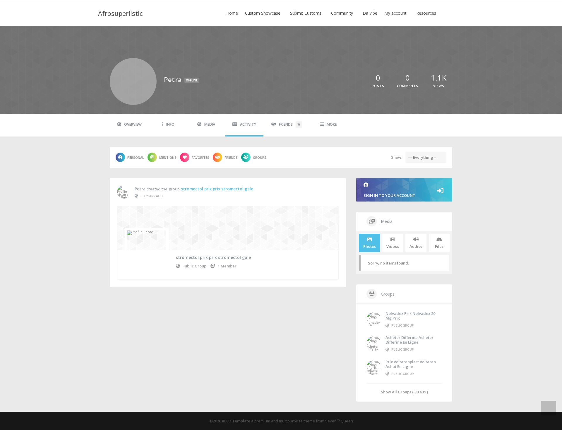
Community (342, 13)
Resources (426, 13)
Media (209, 124)
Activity (248, 124)
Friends (289, 124)
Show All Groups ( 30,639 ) (404, 391)
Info (170, 124)
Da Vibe (370, 13)
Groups (259, 157)
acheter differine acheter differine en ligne (409, 340)
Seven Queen (339, 421)
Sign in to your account (389, 195)
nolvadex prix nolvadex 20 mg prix (410, 316)
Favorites (200, 157)
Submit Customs (306, 13)
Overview (133, 124)
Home (232, 13)
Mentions (168, 157)
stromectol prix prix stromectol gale (217, 189)
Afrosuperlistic (120, 13)
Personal (135, 157)
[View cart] (448, 13)
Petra (140, 189)
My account (396, 13)
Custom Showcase (263, 13)
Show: (396, 157)
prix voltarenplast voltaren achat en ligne (410, 364)
